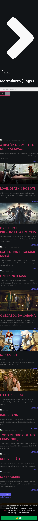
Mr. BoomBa (10, 477)
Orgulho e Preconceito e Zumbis (18, 230)
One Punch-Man (13, 276)
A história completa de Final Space (17, 147)
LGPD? (3, 505)
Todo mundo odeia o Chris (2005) (17, 437)
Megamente (9, 355)
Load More (5, 495)
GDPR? (4, 510)
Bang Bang (9, 415)
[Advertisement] (19, 117)
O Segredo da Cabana (18, 315)
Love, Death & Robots (17, 188)
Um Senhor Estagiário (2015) (18, 253)
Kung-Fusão (10, 459)
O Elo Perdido (11, 395)
